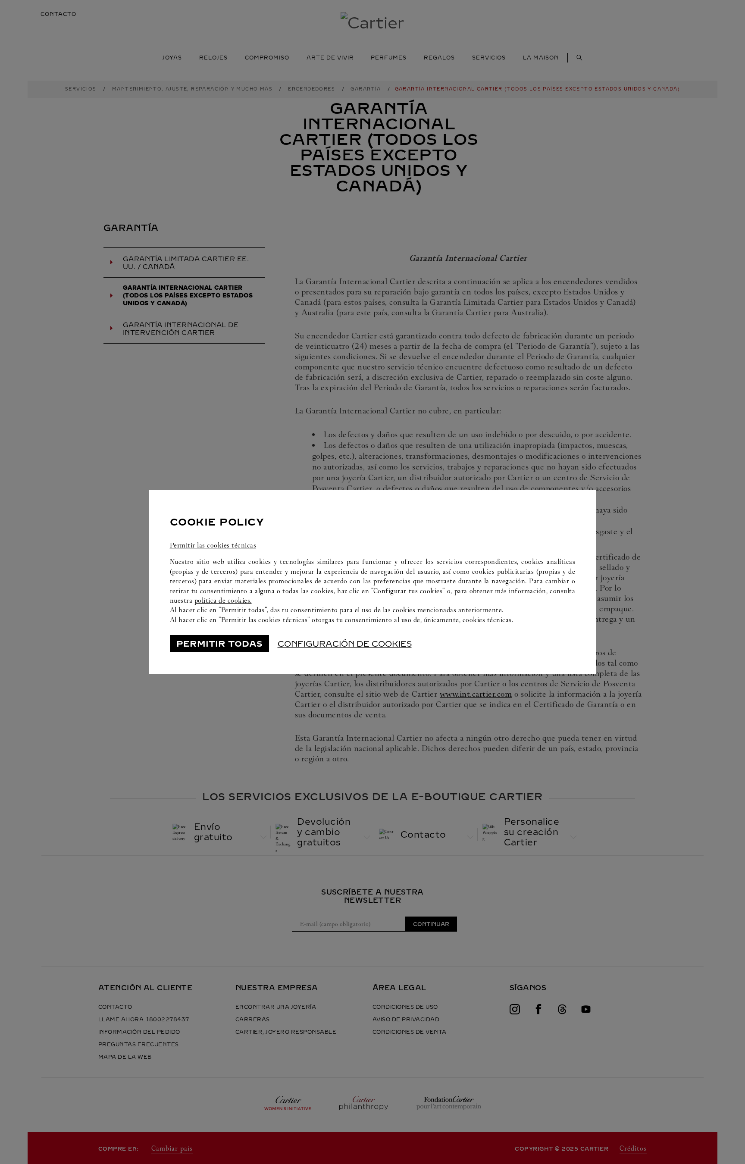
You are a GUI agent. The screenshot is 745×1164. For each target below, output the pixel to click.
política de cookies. (223, 600)
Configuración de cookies (345, 644)
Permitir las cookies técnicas (213, 545)
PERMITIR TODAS (219, 644)
